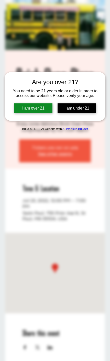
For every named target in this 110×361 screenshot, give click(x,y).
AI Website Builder (75, 129)
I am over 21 (33, 108)
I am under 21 (76, 108)
